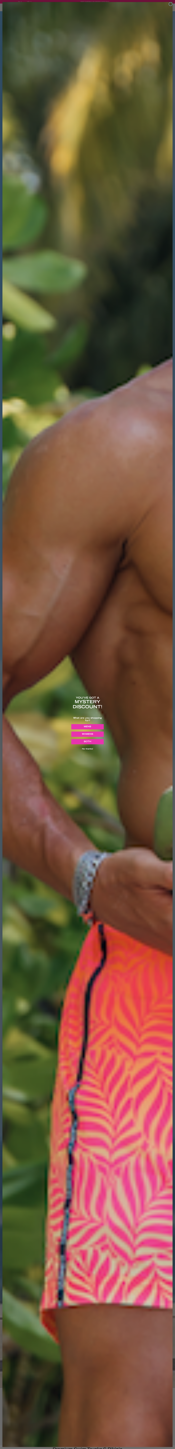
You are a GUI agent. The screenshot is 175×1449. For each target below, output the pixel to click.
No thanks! (87, 749)
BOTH (87, 742)
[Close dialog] (170, 4)
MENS (87, 727)
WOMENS (87, 734)
